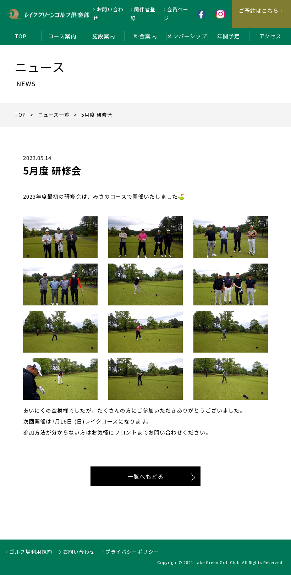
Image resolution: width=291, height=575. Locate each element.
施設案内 (103, 36)
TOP (21, 36)
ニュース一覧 (54, 114)
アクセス (270, 36)
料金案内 (145, 36)
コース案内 (62, 36)
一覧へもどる (145, 476)
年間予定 (228, 36)
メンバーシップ (187, 36)
